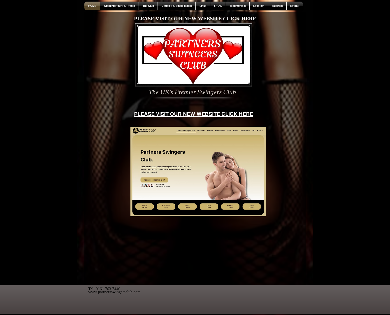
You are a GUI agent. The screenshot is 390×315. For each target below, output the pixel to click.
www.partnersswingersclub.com (114, 291)
